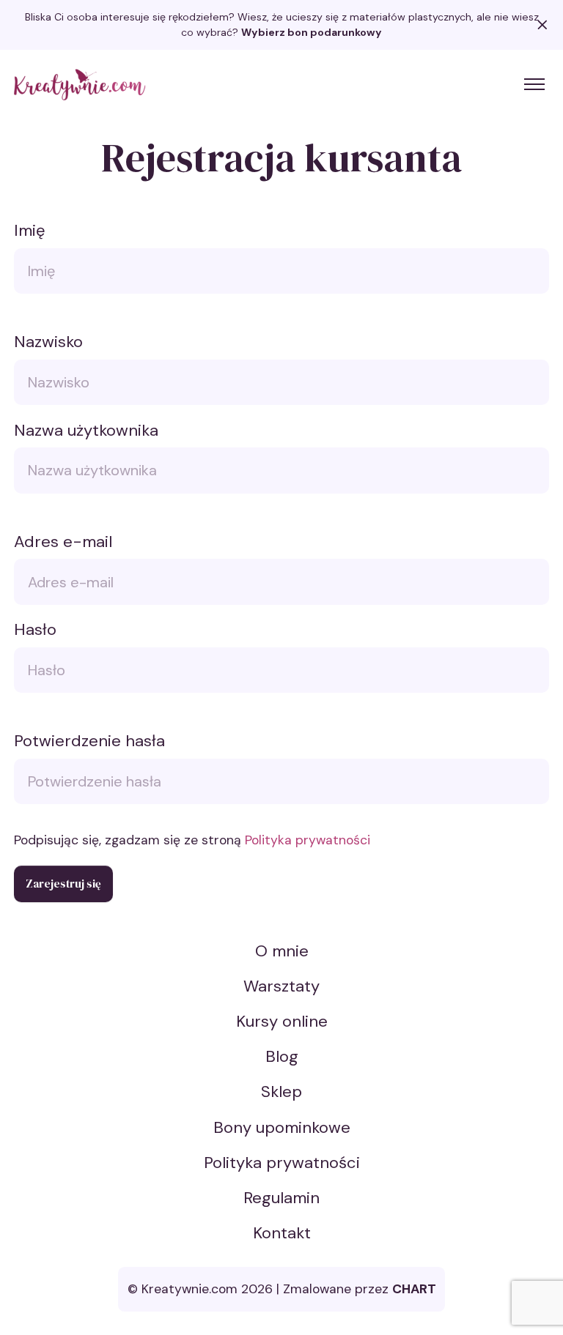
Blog (281, 1056)
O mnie (282, 951)
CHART (414, 1289)
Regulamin (281, 1197)
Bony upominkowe (281, 1127)
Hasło (35, 629)
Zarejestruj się (63, 883)
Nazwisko (48, 341)
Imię (29, 230)
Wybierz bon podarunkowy (311, 32)
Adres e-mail (63, 541)
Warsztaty (281, 986)
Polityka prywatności (307, 840)
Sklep (281, 1091)
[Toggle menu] (534, 84)
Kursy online (282, 1021)
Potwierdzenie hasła (89, 740)
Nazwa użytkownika (86, 430)
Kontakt (282, 1232)
